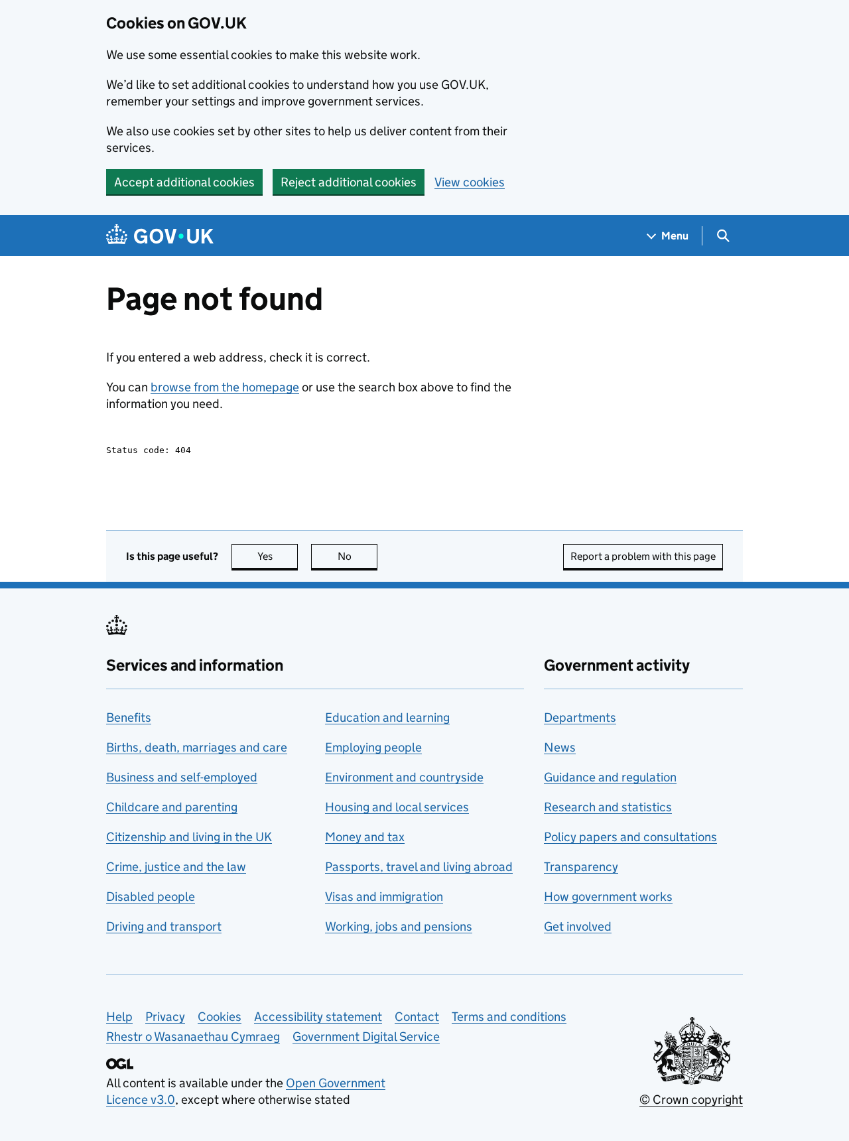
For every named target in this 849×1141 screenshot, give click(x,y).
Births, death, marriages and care (196, 747)
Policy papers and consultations (630, 836)
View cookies (469, 182)
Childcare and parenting (171, 807)
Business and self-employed (181, 777)
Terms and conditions (509, 1016)
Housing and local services (397, 807)
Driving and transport (164, 926)
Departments (580, 717)
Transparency (581, 866)
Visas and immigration (384, 896)
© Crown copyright (691, 1099)
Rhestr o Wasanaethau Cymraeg (193, 1036)
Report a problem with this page (643, 556)
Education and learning (387, 717)
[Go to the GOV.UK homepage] (160, 236)
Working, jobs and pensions (398, 926)
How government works (608, 896)
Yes (277, 556)
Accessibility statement (318, 1016)
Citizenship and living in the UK (189, 836)
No (357, 556)
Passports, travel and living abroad (419, 866)
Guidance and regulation (610, 777)
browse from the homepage (225, 387)
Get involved (578, 926)
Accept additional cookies (184, 182)
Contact (417, 1016)
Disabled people (150, 896)
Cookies (219, 1016)
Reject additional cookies (349, 182)
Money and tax (365, 836)
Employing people (373, 747)
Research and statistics (608, 807)
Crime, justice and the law (176, 866)
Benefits (128, 717)
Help (119, 1016)
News (560, 747)
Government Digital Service (366, 1036)
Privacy (165, 1016)
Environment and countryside (404, 777)
